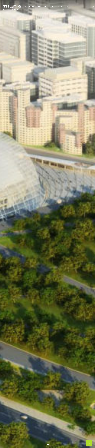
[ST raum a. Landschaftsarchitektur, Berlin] (12, 7)
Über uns (55, 6)
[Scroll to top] (89, 443)
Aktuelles (29, 6)
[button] (93, 6)
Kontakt (69, 6)
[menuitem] (29, 6)
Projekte (41, 6)
